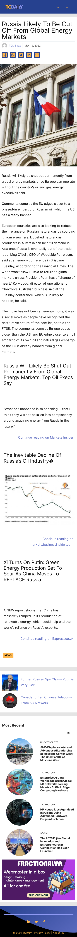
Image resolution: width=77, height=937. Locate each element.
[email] (37, 55)
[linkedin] (29, 55)
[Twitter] (36, 921)
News (8, 655)
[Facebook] (44, 921)
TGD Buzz (15, 45)
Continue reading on (45, 437)
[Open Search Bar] (57, 6)
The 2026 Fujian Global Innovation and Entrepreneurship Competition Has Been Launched (55, 844)
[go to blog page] (69, 733)
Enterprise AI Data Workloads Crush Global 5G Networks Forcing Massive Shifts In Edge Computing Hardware (56, 784)
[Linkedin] (28, 921)
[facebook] (5, 55)
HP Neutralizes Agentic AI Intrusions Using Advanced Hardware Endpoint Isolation (57, 814)
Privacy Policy (42, 932)
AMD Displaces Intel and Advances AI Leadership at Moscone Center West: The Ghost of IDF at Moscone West (56, 754)
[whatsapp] (13, 55)
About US (58, 932)
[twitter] (21, 55)
